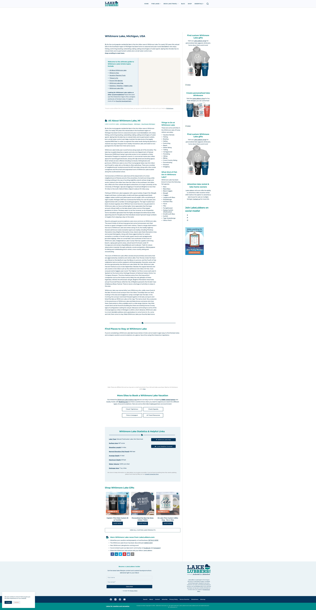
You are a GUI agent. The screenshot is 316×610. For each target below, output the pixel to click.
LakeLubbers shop (200, 41)
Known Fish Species (116, 80)
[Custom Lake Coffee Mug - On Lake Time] (167, 503)
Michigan (137, 124)
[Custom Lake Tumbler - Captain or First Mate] (117, 503)
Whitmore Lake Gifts (116, 88)
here (144, 389)
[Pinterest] (120, 599)
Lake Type (112, 439)
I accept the (130, 590)
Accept (8, 602)
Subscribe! (129, 586)
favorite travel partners (123, 101)
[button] (112, 554)
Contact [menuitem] (157, 599)
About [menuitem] (151, 599)
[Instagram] (115, 599)
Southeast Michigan (148, 124)
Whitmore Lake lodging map (127, 399)
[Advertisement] (158, 19)
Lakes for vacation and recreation (117, 606)
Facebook (147, 548)
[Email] (124, 599)
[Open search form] (208, 4)
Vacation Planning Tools (117, 75)
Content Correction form (152, 474)
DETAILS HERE (153, 540)
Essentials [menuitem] (199, 3)
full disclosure (169, 108)
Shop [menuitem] (190, 3)
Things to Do (113, 78)
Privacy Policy (133, 590)
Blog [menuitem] (183, 3)
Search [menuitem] (145, 599)
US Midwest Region (126, 124)
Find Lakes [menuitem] (155, 3)
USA (117, 124)
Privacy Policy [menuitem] (173, 599)
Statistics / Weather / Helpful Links (120, 86)
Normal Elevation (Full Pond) (119, 451)
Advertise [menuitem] (164, 599)
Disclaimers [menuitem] (194, 599)
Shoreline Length (115, 447)
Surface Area (113, 443)
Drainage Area (114, 468)
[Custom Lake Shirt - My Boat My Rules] (142, 503)
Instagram (156, 548)
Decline (16, 602)
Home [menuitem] (146, 3)
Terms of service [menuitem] (184, 599)
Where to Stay (114, 73)
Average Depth (114, 455)
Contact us (196, 199)
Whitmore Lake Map (116, 83)
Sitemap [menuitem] (202, 599)
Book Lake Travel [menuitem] (170, 3)
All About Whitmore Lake (117, 70)
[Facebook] (111, 599)
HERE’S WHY (148, 543)
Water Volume (114, 464)
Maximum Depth (115, 460)
